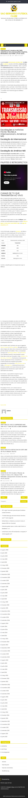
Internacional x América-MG (15, 62)
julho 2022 (4, 700)
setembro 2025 (6, 583)
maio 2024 (4, 632)
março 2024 (5, 638)
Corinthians (9, 358)
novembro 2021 (6, 724)
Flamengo (10, 352)
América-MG (21, 363)
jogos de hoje (8, 783)
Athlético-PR (24, 356)
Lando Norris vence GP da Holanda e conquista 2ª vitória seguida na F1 (14, 533)
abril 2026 (4, 562)
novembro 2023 (6, 651)
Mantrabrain (22, 796)
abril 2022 (4, 709)
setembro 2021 (5, 730)
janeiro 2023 (5, 681)
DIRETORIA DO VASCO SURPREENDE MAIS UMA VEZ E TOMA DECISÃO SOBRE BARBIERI (14, 425)
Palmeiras (23, 352)
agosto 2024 (5, 623)
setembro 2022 (6, 693)
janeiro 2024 (5, 645)
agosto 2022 (5, 697)
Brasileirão (18, 231)
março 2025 (5, 602)
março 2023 (5, 675)
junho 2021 (4, 736)
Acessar (4, 761)
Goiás (16, 363)
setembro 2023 (6, 657)
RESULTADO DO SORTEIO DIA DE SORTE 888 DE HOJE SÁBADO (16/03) (14, 450)
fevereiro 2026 (5, 568)
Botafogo (25, 360)
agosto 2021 (5, 733)
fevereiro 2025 (5, 605)
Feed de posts (5, 764)
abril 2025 (4, 599)
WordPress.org (5, 771)
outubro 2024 (5, 617)
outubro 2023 (5, 654)
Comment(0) (20, 55)
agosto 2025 (5, 586)
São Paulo (3, 358)
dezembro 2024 (6, 611)
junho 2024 (5, 629)
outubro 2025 (5, 580)
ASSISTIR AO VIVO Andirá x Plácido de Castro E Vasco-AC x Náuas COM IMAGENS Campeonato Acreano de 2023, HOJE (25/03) (14, 475)
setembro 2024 (6, 620)
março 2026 (5, 565)
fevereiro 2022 (5, 715)
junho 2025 (4, 592)
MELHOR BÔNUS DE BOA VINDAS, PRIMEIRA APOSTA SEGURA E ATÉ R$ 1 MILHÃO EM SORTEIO (4, 497)
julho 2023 (4, 663)
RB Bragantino (8, 365)
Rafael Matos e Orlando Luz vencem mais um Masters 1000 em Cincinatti (13, 522)
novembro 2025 (6, 577)
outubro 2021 (5, 727)
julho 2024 (4, 626)
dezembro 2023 (6, 648)
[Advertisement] (14, 31)
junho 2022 (4, 703)
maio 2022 (4, 706)
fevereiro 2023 (5, 678)
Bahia (16, 347)
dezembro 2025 (6, 574)
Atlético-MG (16, 352)
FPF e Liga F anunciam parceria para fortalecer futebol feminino (13, 511)
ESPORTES (3, 48)
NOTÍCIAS (4, 749)
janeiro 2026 (5, 571)
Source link (3, 405)
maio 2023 (4, 669)
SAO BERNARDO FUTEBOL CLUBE (14, 15)
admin (12, 55)
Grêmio (11, 347)
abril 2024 (4, 635)
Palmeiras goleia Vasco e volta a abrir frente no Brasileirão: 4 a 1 (14, 527)
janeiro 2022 (5, 718)
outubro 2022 (5, 690)
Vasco (2, 347)
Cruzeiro (6, 347)
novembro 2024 (6, 614)
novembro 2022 (6, 687)
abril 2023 (4, 672)
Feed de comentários (7, 768)
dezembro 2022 (6, 684)
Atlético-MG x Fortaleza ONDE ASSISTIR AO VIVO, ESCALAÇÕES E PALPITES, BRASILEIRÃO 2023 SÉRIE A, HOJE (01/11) (24, 497)
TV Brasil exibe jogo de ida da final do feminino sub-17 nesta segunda (13, 517)
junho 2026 (5, 556)
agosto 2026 (5, 550)
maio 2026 (4, 559)
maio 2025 (4, 596)
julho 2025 (4, 589)
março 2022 (5, 712)
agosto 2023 (5, 660)
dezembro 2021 (6, 721)
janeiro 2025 (5, 608)
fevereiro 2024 (5, 641)
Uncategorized (5, 752)
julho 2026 (4, 553)
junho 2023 (4, 666)
